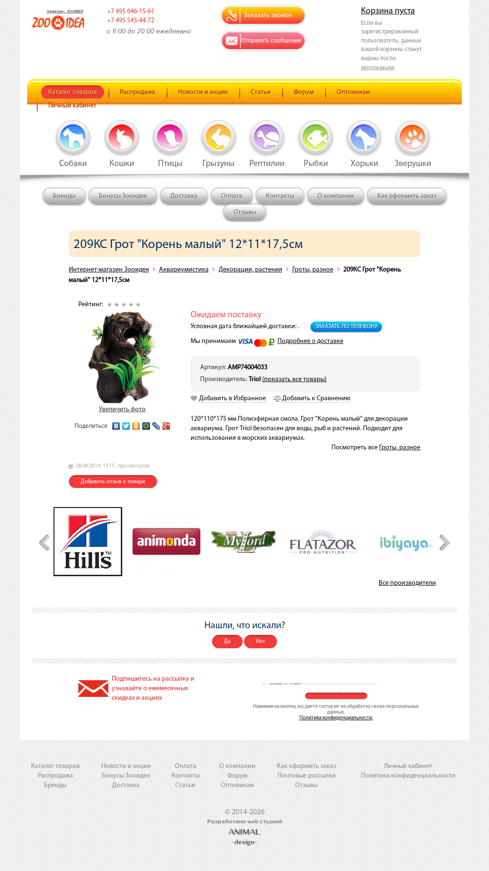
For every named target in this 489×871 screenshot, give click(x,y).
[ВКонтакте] (116, 423)
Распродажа (137, 92)
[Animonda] (166, 541)
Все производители (407, 583)
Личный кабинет (72, 105)
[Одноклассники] (136, 423)
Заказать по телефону (346, 327)
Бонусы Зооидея (123, 196)
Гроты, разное (312, 269)
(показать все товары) (294, 379)
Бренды (64, 196)
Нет (260, 641)
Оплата (232, 196)
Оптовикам (353, 92)
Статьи (261, 92)
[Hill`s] (87, 541)
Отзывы (245, 212)
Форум (304, 92)
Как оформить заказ (406, 196)
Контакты (280, 196)
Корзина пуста (388, 11)
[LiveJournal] (156, 423)
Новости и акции (203, 92)
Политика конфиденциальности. (336, 718)
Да (227, 641)
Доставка (184, 196)
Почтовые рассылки (306, 775)
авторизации (377, 68)
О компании (336, 196)
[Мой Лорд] (245, 541)
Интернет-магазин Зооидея (109, 269)
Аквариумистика (184, 269)
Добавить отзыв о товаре (113, 482)
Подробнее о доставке (310, 341)
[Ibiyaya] (401, 541)
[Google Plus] (166, 423)
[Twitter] (126, 423)
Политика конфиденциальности (408, 775)
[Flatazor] (323, 541)
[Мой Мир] (146, 423)
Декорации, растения (250, 269)
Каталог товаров (72, 92)
